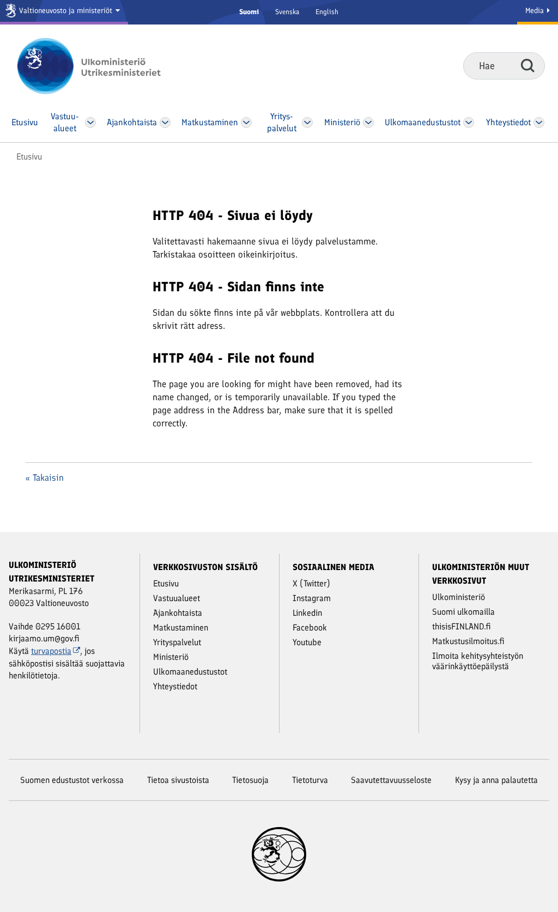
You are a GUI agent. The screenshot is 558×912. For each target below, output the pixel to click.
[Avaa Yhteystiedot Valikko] (539, 122)
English (327, 12)
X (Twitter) (311, 583)
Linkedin (307, 613)
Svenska (287, 12)
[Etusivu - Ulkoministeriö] (104, 66)
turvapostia (51, 651)
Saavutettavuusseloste (391, 780)
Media (535, 10)
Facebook (310, 627)
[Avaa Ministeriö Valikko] (368, 122)
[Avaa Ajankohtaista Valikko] (165, 122)
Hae (528, 65)
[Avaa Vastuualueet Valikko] (90, 122)
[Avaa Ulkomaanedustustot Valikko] (468, 122)
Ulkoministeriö (458, 597)
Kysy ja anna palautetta (496, 780)
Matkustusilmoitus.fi (468, 641)
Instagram (312, 598)
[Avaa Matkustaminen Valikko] (247, 122)
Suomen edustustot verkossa (72, 780)
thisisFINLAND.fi (461, 626)
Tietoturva (310, 780)
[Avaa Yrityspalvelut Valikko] (307, 122)
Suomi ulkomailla (463, 612)
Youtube (307, 642)
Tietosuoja (250, 780)
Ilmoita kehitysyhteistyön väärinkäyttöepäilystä (477, 661)
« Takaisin (45, 477)
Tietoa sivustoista (178, 780)
